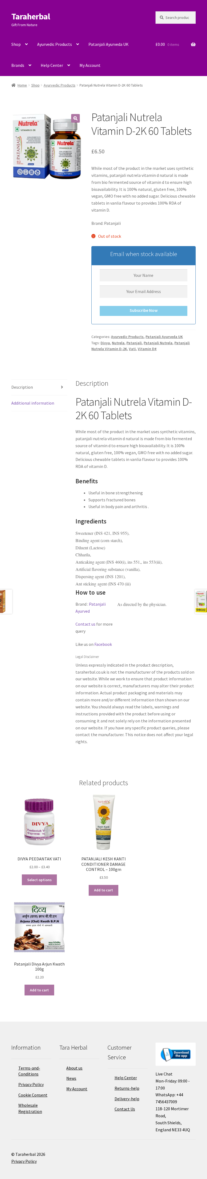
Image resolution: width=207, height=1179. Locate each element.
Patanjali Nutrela (158, 342)
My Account (90, 65)
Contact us (85, 624)
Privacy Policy (31, 1084)
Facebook (103, 644)
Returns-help (127, 1088)
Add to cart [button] (103, 890)
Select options (39, 879)
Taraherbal (30, 16)
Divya (105, 342)
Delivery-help (127, 1098)
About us (74, 1068)
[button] (75, 118)
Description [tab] (22, 387)
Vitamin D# (147, 348)
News (71, 1078)
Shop (16, 44)
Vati (132, 348)
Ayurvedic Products (54, 44)
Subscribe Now (144, 310)
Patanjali (134, 342)
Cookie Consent (32, 1095)
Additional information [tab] (32, 403)
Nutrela (118, 342)
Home (22, 85)
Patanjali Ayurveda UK (108, 44)
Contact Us (125, 1109)
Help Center (52, 65)
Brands (17, 65)
